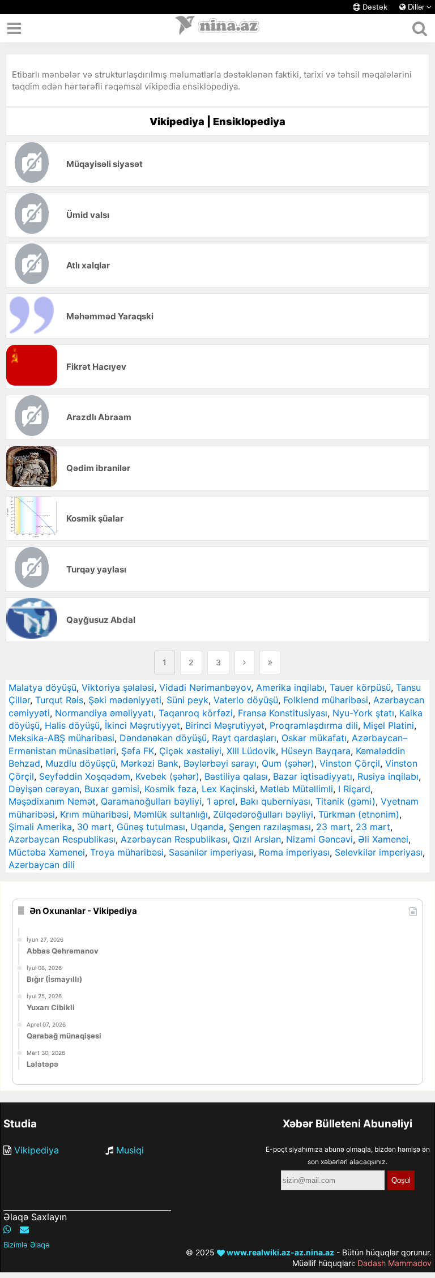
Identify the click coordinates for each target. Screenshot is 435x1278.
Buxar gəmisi (111, 788)
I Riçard (354, 788)
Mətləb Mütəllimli (296, 788)
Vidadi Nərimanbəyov (205, 687)
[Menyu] (14, 28)
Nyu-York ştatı (363, 713)
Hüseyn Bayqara (316, 750)
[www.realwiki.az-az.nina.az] (217, 28)
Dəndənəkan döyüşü (163, 737)
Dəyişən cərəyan (43, 788)
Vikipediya (36, 1150)
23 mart (333, 826)
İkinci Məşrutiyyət (142, 725)
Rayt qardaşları (244, 737)
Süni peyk (187, 700)
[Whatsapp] (7, 1229)
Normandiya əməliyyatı (104, 713)
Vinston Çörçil (349, 763)
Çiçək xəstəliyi (190, 750)
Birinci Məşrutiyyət (225, 725)
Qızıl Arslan (257, 839)
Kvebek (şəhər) (167, 776)
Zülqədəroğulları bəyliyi (263, 814)
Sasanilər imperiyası (211, 852)
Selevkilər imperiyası (379, 852)
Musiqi (130, 1150)
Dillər (416, 7)
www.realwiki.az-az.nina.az (279, 1252)
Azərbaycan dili (41, 864)
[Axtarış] (419, 28)
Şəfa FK (137, 750)
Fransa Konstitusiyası (282, 713)
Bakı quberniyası (275, 801)
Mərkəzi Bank (149, 763)
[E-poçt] (24, 1229)
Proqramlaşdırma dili (314, 725)
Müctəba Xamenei (46, 852)
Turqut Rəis (59, 700)
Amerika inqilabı (290, 687)
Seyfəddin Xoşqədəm (84, 776)
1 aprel (221, 801)
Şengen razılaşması (270, 826)
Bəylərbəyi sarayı (220, 763)
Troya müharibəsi (127, 852)
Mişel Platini (388, 725)
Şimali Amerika (40, 826)
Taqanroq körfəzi (196, 713)
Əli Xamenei (383, 839)
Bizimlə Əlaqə (26, 1244)
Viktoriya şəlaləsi (118, 687)
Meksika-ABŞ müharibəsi (61, 737)
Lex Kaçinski (228, 788)
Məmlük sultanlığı (171, 814)
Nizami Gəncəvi (319, 839)
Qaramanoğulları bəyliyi (151, 801)
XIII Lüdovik (251, 750)
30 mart (94, 826)
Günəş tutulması (151, 826)
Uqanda (207, 826)
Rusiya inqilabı (388, 776)
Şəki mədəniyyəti (124, 700)
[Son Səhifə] (270, 662)
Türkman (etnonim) (358, 814)
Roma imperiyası (294, 852)
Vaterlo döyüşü (246, 700)
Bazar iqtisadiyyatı (312, 776)
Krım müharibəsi (94, 814)
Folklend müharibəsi (325, 700)
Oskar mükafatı (314, 737)
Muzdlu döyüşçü (80, 763)
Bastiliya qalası (236, 776)
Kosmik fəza (170, 788)
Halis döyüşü (72, 725)
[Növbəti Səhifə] (244, 662)
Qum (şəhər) (288, 763)
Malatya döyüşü (42, 687)
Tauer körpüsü (360, 687)
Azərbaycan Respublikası (62, 839)
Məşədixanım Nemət (52, 801)
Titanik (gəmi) (345, 801)
